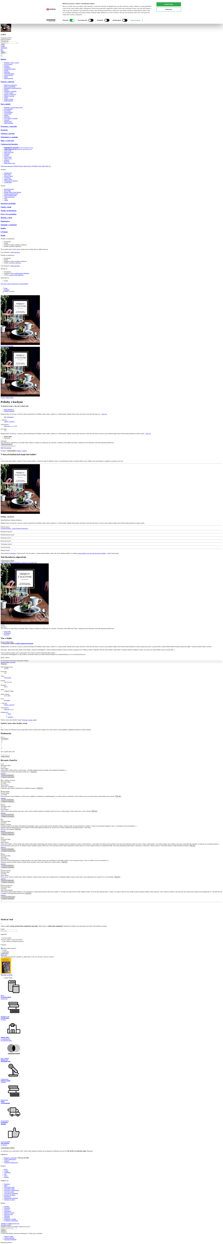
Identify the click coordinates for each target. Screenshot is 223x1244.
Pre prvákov (7, 110)
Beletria (3, 59)
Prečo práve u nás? (9, 1187)
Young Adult (7, 113)
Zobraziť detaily (135, 20)
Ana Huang (7, 177)
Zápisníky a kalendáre (9, 225)
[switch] (91, 20)
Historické (7, 72)
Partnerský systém (9, 1212)
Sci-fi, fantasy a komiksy (11, 118)
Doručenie (7, 1184)
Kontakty (6, 1206)
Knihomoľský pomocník (11, 1198)
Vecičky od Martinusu (8, 211)
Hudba (3, 228)
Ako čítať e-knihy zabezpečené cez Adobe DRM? (14, 284)
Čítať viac (104, 414)
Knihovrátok (7, 1211)
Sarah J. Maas (8, 179)
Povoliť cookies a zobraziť (8, 662)
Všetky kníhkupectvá (10, 1159)
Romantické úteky (9, 189)
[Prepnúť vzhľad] (1, 55)
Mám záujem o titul (9, 163)
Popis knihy (7, 631)
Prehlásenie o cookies (10, 1219)
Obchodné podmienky (10, 1239)
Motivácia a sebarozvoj (10, 85)
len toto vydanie (7, 938)
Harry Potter (7, 190)
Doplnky (3, 52)
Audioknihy (4, 48)
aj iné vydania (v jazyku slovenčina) (12, 939)
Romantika (7, 67)
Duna (5, 198)
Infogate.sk (13, 553)
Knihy (2, 44)
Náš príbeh (7, 1208)
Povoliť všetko (168, 4)
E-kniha (4, 950)
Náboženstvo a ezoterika (9, 137)
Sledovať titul (4, 953)
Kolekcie (6, 160)
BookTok (6, 161)
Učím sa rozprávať (9, 197)
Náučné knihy (8, 121)
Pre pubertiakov (8, 112)
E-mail (2, 929)
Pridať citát (4, 955)
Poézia (6, 77)
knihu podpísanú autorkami (24, 643)
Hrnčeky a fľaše (6, 218)
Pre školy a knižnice (9, 1195)
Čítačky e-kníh (6, 207)
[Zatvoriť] (1, 458)
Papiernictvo (5, 221)
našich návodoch (15, 252)
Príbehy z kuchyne (9, 421)
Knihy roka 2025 (9, 152)
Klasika (6, 70)
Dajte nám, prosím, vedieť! (29, 720)
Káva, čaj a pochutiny (9, 214)
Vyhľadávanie (4, 41)
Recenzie (6, 634)
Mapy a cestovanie (7, 141)
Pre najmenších (8, 109)
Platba (6, 1185)
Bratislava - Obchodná (10, 1158)
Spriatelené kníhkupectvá (11, 1162)
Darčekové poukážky (8, 203)
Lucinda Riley (8, 182)
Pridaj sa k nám (8, 1214)
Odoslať (3, 1230)
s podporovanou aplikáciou (21, 273)
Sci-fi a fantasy (8, 64)
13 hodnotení (10, 417)
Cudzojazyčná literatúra (9, 144)
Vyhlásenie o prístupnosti (11, 1220)
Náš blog (6, 1209)
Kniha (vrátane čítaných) (9, 948)
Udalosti (6, 1161)
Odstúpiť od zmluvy (9, 1199)
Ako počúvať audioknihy (11, 1193)
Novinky (6, 155)
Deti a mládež (5, 104)
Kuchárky (4, 130)
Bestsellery (7, 154)
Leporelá (6, 120)
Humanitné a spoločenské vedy (12, 88)
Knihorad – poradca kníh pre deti (13, 107)
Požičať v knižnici (22, 451)
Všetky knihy (8, 150)
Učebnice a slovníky (8, 133)
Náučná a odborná (7, 82)
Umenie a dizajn (8, 99)
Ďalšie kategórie (8, 78)
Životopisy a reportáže (10, 91)
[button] (111, 441)
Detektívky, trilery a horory (11, 62)
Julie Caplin (7, 174)
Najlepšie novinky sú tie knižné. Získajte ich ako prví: (15, 1226)
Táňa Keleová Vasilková (11, 181)
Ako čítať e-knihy (9, 1192)
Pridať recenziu (5, 756)
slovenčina (7, 700)
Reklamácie (7, 1196)
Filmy (2, 51)
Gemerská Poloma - (14, 528)
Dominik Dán (8, 173)
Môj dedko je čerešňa (6, 975)
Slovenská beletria (9, 73)
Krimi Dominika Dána (10, 195)
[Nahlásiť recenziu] (1, 790)
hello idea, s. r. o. (9, 426)
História (6, 89)
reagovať (3, 773)
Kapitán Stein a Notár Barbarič (12, 192)
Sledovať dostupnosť (6, 444)
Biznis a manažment (9, 86)
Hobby (6, 97)
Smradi (6, 200)
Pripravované (7, 157)
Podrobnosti (7, 633)
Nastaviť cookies (9, 1236)
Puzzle (3, 235)
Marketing (7, 1216)
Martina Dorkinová (9, 411)
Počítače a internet (9, 96)
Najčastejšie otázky (9, 1188)
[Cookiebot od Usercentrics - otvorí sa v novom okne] (51, 20)
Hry (2, 49)
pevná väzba (7, 677)
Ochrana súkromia (9, 1238)
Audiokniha (5, 952)
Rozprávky (7, 117)
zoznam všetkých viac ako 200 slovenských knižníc (91, 553)
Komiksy (6, 66)
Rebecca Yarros (8, 176)
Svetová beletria (8, 75)
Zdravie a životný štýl (10, 94)
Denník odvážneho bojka (11, 194)
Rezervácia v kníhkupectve (11, 1190)
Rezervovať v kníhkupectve (8, 446)
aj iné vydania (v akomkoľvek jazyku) (13, 941)
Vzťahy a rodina (8, 93)
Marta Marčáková (9, 409)
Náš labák (7, 1217)
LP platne (4, 232)
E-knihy (3, 46)
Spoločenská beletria (10, 69)
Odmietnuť (168, 9)
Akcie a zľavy (8, 158)
